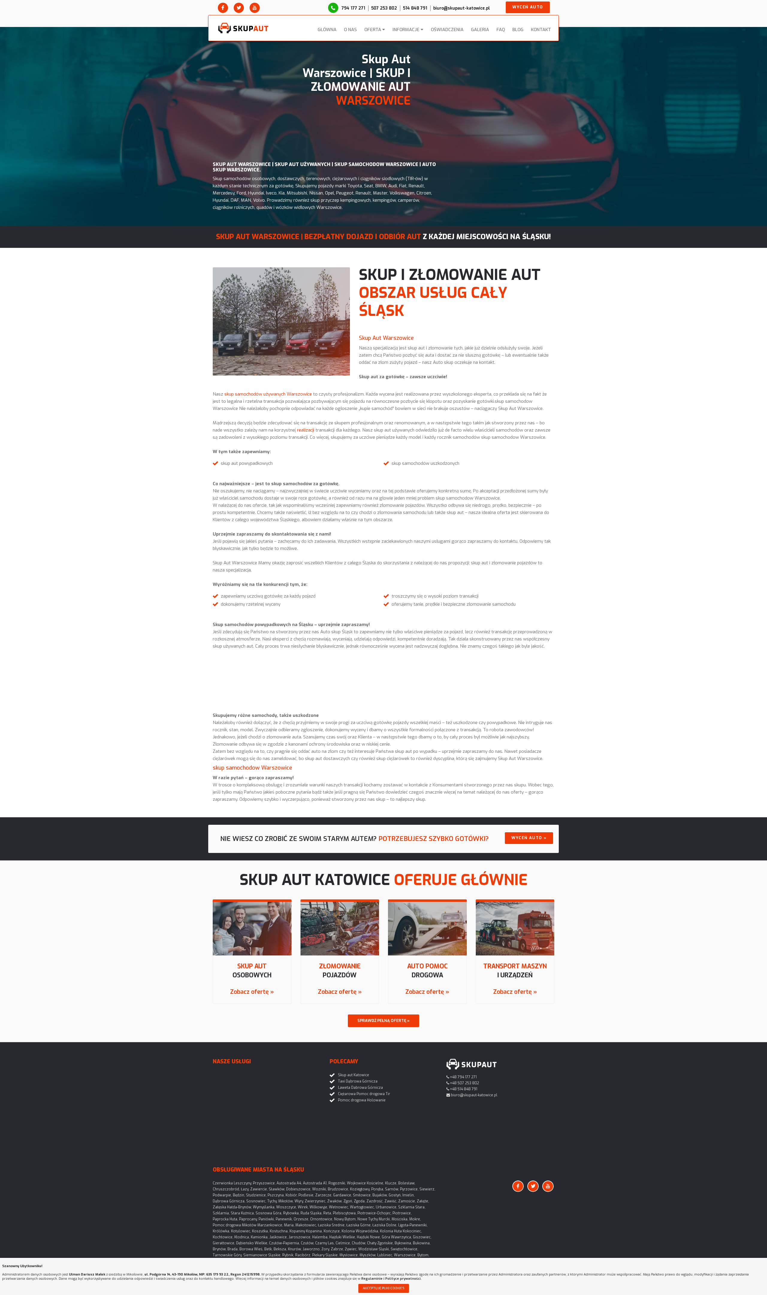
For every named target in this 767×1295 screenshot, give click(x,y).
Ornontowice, (321, 1219)
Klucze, (391, 1183)
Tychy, (272, 1201)
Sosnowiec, (256, 1201)
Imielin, (408, 1195)
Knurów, (295, 1249)
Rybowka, (291, 1213)
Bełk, (268, 1249)
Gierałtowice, (224, 1243)
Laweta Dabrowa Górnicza (360, 1087)
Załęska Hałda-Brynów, (232, 1207)
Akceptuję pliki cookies (383, 1288)
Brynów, (220, 1249)
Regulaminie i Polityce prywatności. (391, 1278)
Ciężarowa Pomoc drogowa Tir (364, 1094)
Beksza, (280, 1249)
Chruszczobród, (226, 1189)
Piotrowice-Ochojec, (374, 1213)
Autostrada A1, (315, 1183)
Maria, (289, 1225)
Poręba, (377, 1189)
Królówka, (221, 1231)
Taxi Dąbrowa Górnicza (358, 1081)
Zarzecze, (323, 1195)
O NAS (350, 30)
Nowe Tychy (367, 1219)
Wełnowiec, (339, 1207)
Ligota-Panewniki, (413, 1225)
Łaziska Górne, (359, 1225)
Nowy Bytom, (345, 1219)
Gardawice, (342, 1195)
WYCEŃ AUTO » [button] (528, 837)
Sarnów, (392, 1189)
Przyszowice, (264, 1183)
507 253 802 (384, 8)
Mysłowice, (349, 1255)
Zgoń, (348, 1201)
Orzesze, (301, 1219)
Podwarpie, (222, 1195)
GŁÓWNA (327, 30)
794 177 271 (353, 8)
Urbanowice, (386, 1207)
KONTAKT (541, 30)
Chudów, (359, 1243)
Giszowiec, (422, 1237)
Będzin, (239, 1195)
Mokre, (415, 1219)
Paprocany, (248, 1219)
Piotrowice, (402, 1213)
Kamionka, (259, 1237)
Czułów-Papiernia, (284, 1243)
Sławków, (277, 1189)
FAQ (500, 30)
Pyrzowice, (409, 1189)
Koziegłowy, (360, 1189)
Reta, (327, 1213)
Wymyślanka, (264, 1207)
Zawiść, (390, 1201)
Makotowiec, (306, 1225)
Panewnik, (284, 1219)
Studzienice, (256, 1195)
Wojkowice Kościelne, (365, 1183)
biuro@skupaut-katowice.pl (461, 8)
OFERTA (372, 30)
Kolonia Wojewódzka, (360, 1231)
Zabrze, (337, 1249)
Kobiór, (292, 1195)
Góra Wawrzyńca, (397, 1237)
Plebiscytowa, (345, 1213)
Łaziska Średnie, (331, 1225)
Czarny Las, (325, 1243)
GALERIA (480, 30)
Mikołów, (286, 1201)
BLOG (517, 30)
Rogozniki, (337, 1183)
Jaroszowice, (300, 1237)
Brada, (232, 1249)
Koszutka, (260, 1231)
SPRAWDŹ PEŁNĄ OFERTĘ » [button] (383, 1020)
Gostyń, (395, 1195)
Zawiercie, (259, 1189)
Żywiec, (351, 1249)
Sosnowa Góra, (269, 1213)
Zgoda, (360, 1201)
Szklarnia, (221, 1213)
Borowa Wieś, (251, 1249)
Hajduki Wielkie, (342, 1237)
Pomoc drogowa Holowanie (362, 1100)
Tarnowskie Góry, (227, 1255)
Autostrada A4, (289, 1183)
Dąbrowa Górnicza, (229, 1201)
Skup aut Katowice (353, 1075)
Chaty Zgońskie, (380, 1243)
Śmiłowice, (362, 1195)
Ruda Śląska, (311, 1213)
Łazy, (245, 1189)
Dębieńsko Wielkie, (252, 1243)
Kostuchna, (279, 1231)
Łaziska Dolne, (384, 1225)
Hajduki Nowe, (369, 1237)
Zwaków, (334, 1201)
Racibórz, (303, 1255)
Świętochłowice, (404, 1249)
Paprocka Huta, (225, 1219)
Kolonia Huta (391, 1231)
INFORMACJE (405, 30)
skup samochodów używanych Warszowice (268, 394)
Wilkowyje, (318, 1207)
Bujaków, (380, 1195)
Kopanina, (314, 1231)
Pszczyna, (276, 1195)
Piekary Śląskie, (325, 1255)
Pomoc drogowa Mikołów (234, 1225)
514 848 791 (415, 8)
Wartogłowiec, (362, 1207)
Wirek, (303, 1207)
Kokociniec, (412, 1231)
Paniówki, (267, 1219)
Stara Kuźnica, (243, 1213)
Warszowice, (405, 1255)
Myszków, (368, 1255)
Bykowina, (403, 1243)
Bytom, (423, 1255)
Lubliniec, (385, 1255)
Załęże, (423, 1201)
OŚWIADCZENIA (447, 30)
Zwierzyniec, (315, 1201)
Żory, (325, 1249)
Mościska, (400, 1219)
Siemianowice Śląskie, (262, 1255)
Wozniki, (319, 1189)
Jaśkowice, (278, 1237)
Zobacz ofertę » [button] (252, 992)
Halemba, (320, 1237)
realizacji (305, 430)
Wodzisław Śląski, (374, 1249)
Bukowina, (422, 1243)
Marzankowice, (270, 1225)
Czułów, (307, 1243)
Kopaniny (297, 1231)
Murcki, (385, 1219)
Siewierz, (427, 1189)
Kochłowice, (223, 1237)
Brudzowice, (338, 1189)
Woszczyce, (286, 1207)
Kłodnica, (242, 1237)
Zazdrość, (375, 1201)
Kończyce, (332, 1231)
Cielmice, (343, 1243)
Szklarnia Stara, (411, 1207)
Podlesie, (306, 1195)
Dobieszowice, (298, 1189)
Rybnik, (288, 1255)
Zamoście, (407, 1201)
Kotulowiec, (241, 1231)
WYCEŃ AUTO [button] (527, 7)
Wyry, (299, 1201)
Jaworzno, (312, 1249)
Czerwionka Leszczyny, (232, 1183)
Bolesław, (406, 1183)
